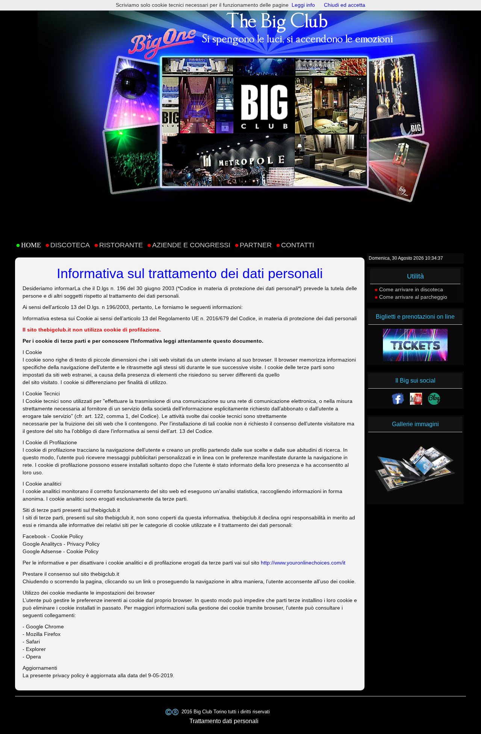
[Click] (398, 398)
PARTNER (256, 245)
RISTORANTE (121, 245)
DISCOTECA (70, 245)
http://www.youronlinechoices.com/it (303, 563)
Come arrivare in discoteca (411, 289)
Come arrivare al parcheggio (413, 297)
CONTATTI (297, 245)
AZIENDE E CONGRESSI (191, 245)
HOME (31, 245)
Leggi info (303, 5)
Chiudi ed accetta (344, 5)
